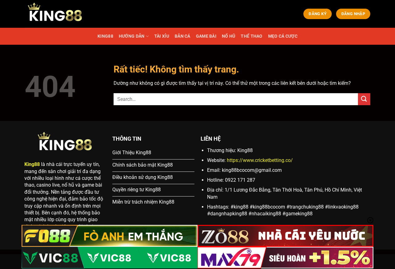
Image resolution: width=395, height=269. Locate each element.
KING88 (105, 36)
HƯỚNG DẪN (132, 36)
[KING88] (55, 14)
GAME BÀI (206, 36)
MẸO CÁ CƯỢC (282, 36)
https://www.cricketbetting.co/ (260, 160)
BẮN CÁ (182, 36)
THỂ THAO (251, 36)
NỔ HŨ (228, 36)
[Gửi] (364, 99)
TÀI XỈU (161, 36)
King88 (32, 164)
